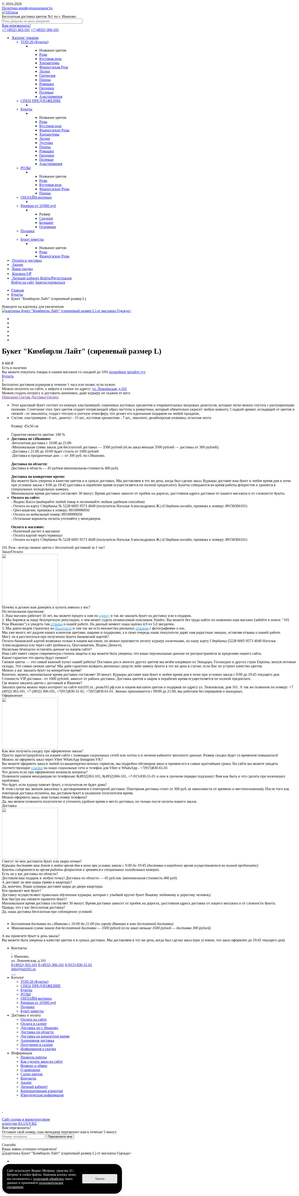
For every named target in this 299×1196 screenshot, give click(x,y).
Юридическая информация (42, 1095)
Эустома (46, 143)
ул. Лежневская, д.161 (109, 389)
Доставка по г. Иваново (39, 1028)
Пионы (45, 80)
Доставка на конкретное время (45, 1036)
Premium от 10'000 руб (38, 206)
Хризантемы (49, 63)
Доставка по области (37, 1032)
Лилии (44, 71)
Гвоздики (46, 88)
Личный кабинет (34, 1087)
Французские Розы (54, 130)
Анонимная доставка (37, 1040)
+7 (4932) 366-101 (45, 30)
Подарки (28, 231)
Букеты (26, 109)
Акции (26, 1082)
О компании (30, 1070)
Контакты (28, 1078)
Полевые (46, 92)
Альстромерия (50, 96)
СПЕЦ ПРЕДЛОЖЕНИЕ (41, 101)
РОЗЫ (26, 168)
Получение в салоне (37, 1045)
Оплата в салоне (34, 1024)
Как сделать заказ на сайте (42, 1061)
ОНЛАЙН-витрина (36, 197)
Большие (46, 223)
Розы (43, 54)
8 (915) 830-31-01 (78, 965)
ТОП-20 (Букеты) (34, 42)
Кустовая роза (50, 59)
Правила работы (34, 1057)
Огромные (47, 227)
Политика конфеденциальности (27, 8)
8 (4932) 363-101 (24, 965)
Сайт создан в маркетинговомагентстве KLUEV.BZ (26, 1121)
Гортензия (47, 75)
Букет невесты (32, 239)
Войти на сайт (22, 282)
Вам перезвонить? (16, 26)
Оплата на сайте (33, 1019)
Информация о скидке (38, 1049)
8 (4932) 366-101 (51, 965)
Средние (46, 218)
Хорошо (100, 1178)
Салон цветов (32, 1074)
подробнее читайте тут (127, 372)
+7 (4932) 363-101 (16, 30)
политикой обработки (48, 1179)
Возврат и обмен (34, 1066)
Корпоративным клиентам (42, 1091)
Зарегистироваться (50, 282)
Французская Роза (53, 67)
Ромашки (46, 84)
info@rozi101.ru (23, 969)
